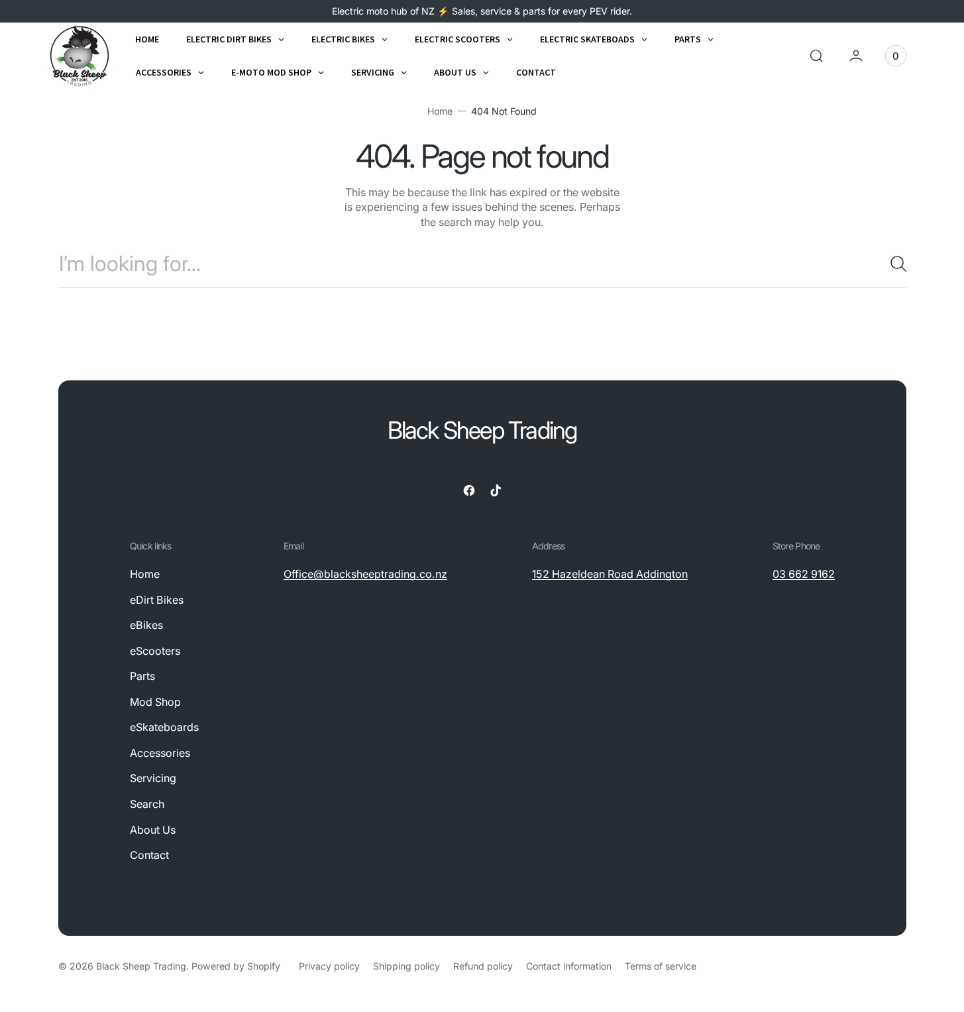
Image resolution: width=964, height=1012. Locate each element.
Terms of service (660, 966)
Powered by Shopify (235, 966)
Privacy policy (329, 966)
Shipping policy (406, 966)
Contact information (569, 966)
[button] (816, 55)
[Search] (893, 264)
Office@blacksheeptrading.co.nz (365, 574)
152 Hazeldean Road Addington (610, 574)
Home (440, 111)
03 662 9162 (804, 574)
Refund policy (483, 966)
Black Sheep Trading (141, 966)
